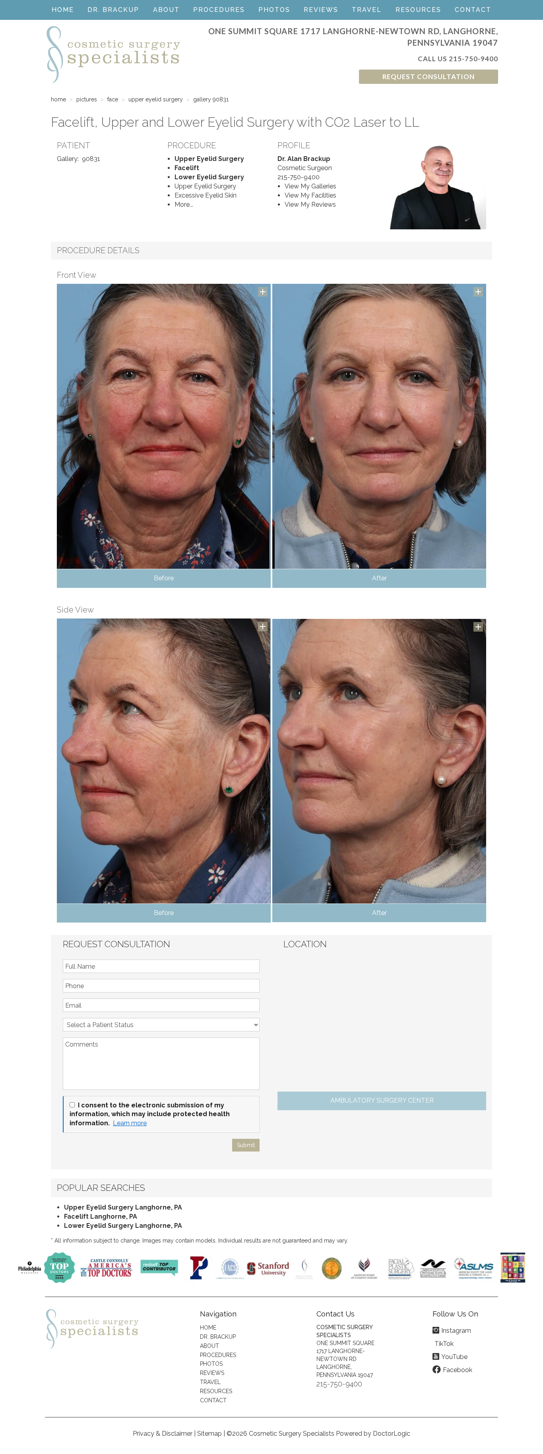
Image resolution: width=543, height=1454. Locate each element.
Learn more (130, 1123)
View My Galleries (310, 186)
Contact (473, 10)
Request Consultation (428, 76)
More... (184, 204)
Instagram (456, 1330)
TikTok (444, 1343)
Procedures (219, 10)
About (166, 10)
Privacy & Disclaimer (162, 1433)
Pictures (86, 99)
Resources (418, 10)
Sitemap (209, 1433)
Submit (246, 1145)
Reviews (321, 10)
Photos (274, 10)
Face (112, 99)
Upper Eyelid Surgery (155, 99)
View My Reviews (310, 204)
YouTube (454, 1357)
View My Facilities (310, 195)
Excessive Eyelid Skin (206, 195)
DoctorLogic (391, 1433)
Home (63, 10)
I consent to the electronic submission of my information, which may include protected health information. (150, 1114)
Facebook (457, 1370)
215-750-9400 (473, 58)
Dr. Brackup (113, 10)
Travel (367, 10)
